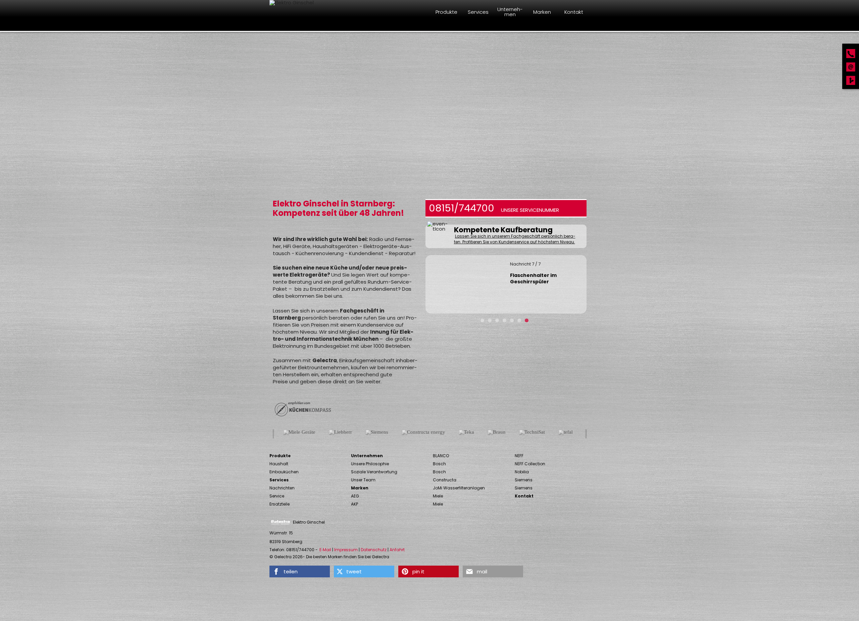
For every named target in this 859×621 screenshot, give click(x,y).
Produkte (280, 456)
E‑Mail (325, 550)
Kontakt (524, 496)
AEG (355, 496)
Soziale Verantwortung (374, 472)
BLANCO (441, 456)
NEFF (519, 456)
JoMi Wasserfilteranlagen (459, 488)
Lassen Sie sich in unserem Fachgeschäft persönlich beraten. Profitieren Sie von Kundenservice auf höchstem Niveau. (514, 239)
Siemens (524, 480)
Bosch (439, 464)
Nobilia (522, 472)
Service (276, 496)
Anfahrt (397, 550)
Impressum (346, 550)
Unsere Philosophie (370, 464)
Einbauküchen (284, 472)
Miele (438, 496)
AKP (354, 504)
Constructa (444, 480)
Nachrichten (282, 488)
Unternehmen (367, 456)
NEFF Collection (530, 464)
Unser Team (363, 480)
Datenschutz (374, 550)
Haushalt (278, 464)
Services (279, 480)
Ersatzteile (279, 504)
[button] (299, 571)
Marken (359, 488)
